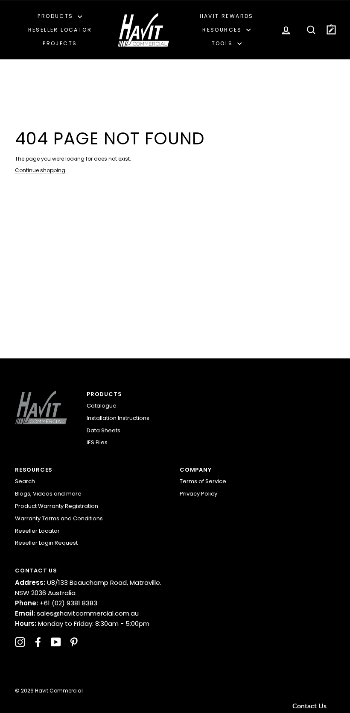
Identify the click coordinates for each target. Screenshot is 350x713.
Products (57, 16)
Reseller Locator (60, 29)
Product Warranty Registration (56, 506)
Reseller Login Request (46, 543)
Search (25, 481)
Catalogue (102, 406)
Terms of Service (203, 481)
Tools (223, 43)
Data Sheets (103, 430)
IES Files (97, 442)
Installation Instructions (118, 418)
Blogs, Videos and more (48, 494)
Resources (223, 29)
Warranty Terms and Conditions (59, 518)
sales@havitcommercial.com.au (77, 613)
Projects (60, 43)
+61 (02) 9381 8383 (56, 603)
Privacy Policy (198, 494)
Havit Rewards (227, 16)
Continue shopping (40, 170)
